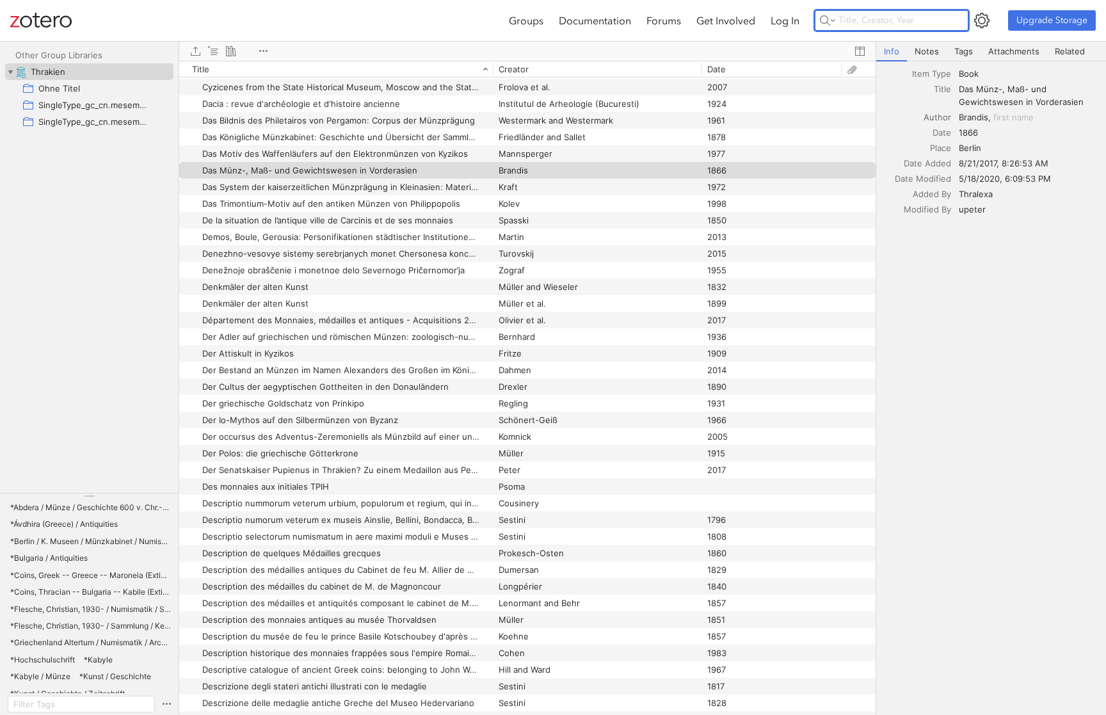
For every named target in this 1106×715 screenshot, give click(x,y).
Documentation (595, 20)
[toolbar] (527, 51)
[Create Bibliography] (231, 51)
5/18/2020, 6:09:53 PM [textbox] (1005, 178)
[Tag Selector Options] (166, 704)
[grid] (527, 388)
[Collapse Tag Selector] (89, 496)
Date (942, 132)
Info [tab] (891, 51)
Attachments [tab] (1013, 51)
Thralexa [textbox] (976, 194)
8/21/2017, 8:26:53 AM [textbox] (1003, 163)
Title (942, 89)
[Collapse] (10, 72)
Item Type (931, 73)
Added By (932, 194)
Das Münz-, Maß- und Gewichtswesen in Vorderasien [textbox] (1021, 95)
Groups (526, 20)
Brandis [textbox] (973, 117)
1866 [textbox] (968, 132)
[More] (263, 51)
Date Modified (923, 178)
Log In (785, 20)
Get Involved (725, 20)
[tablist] (991, 51)
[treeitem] (89, 71)
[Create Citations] (213, 51)
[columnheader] (336, 69)
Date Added (927, 163)
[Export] (195, 51)
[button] (90, 507)
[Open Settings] (982, 20)
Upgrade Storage (1051, 20)
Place (940, 148)
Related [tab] (1070, 51)
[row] (527, 69)
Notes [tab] (927, 51)
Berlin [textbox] (970, 148)
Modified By (927, 209)
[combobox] (1028, 73)
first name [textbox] (1013, 117)
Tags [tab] (963, 51)
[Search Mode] (827, 20)
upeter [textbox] (972, 209)
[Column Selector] (859, 51)
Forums (663, 20)
